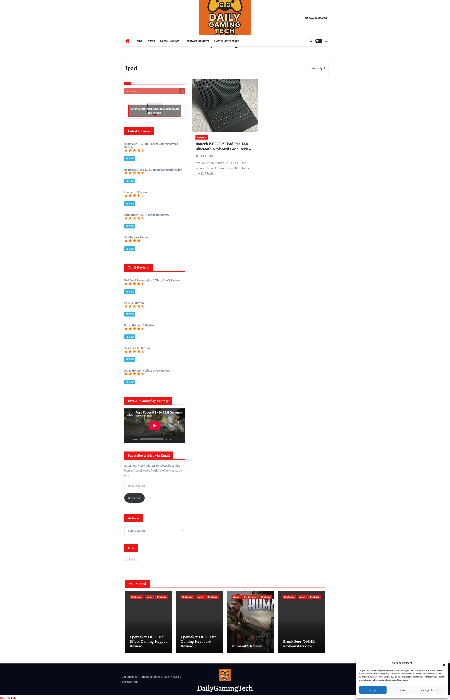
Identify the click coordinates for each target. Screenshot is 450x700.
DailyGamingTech (225, 688)
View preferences (431, 690)
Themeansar (129, 682)
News (151, 41)
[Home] (127, 41)
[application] (154, 425)
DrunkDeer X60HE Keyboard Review (298, 643)
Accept (373, 690)
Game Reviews (169, 41)
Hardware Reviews (197, 41)
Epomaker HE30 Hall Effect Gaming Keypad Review (149, 641)
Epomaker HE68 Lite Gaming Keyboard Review (198, 641)
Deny (402, 690)
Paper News (170, 677)
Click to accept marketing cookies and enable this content (154, 110)
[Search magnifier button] (182, 91)
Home (138, 41)
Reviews (201, 137)
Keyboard (136, 597)
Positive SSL (8, 697)
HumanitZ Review (247, 646)
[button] (442, 662)
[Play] (129, 439)
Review (130, 158)
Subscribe (134, 498)
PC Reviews (250, 597)
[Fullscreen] (180, 439)
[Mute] (175, 439)
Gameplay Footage (226, 41)
